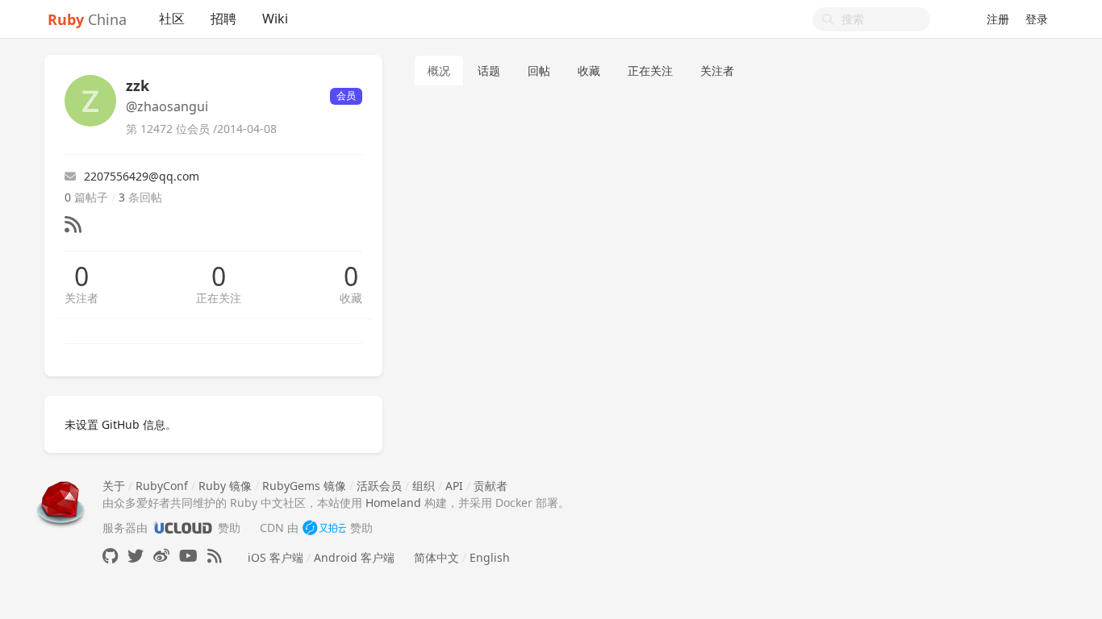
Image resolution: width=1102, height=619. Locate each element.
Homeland (393, 502)
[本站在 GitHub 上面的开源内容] (110, 556)
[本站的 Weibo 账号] (161, 556)
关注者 (81, 297)
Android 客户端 (354, 557)
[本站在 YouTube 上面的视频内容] (188, 556)
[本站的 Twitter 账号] (135, 556)
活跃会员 (379, 485)
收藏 (351, 297)
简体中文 (436, 557)
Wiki (275, 18)
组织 (423, 485)
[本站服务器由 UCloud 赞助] (183, 527)
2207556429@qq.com (141, 176)
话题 (489, 70)
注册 (998, 19)
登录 (1036, 19)
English (490, 557)
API (454, 485)
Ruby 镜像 (225, 485)
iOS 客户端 (275, 557)
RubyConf (162, 485)
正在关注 (218, 297)
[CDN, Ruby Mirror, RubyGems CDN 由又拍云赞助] (324, 527)
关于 (113, 485)
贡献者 (490, 485)
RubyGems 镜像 (304, 485)
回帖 (539, 70)
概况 (439, 70)
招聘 (223, 18)
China (87, 19)
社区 (172, 18)
